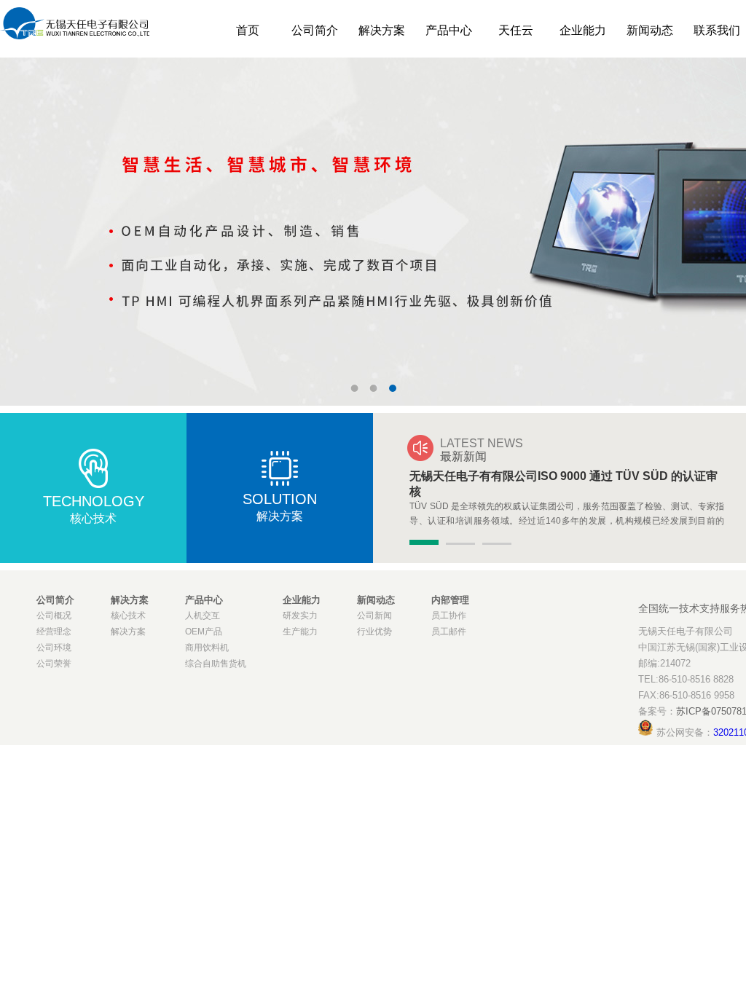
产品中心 (448, 30)
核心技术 (128, 615)
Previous (22, 220)
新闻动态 (650, 30)
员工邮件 (448, 631)
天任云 (515, 30)
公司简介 (314, 30)
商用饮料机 (207, 647)
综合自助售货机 (215, 663)
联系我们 (717, 30)
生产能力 (300, 631)
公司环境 (53, 647)
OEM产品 (203, 631)
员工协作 (448, 615)
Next (724, 220)
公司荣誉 (53, 663)
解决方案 (381, 30)
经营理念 (53, 631)
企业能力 (583, 30)
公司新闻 (374, 615)
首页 (247, 30)
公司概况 (53, 615)
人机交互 (202, 615)
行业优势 (374, 631)
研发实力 (300, 615)
